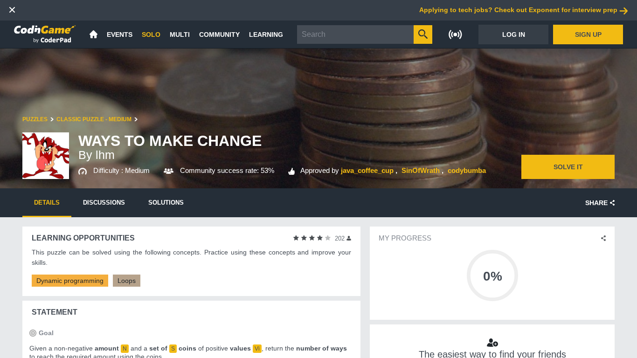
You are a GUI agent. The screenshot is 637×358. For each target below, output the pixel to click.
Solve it (568, 167)
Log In (513, 34)
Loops (127, 280)
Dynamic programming (70, 280)
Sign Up (588, 34)
